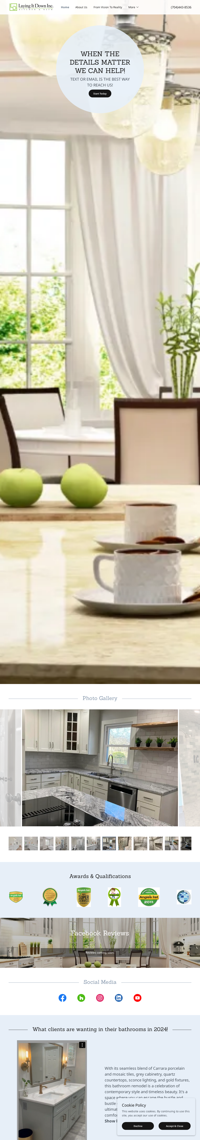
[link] (31, 7)
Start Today (100, 93)
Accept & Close (174, 1126)
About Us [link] (81, 7)
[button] (133, 7)
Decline (138, 1126)
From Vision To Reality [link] (108, 7)
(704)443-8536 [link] (181, 7)
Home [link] (65, 7)
